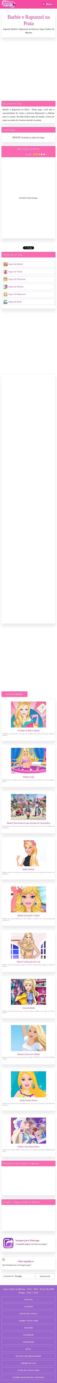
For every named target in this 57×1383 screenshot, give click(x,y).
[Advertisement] (28, 70)
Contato (28, 1307)
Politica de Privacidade (28, 1356)
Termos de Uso (28, 1363)
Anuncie (28, 1299)
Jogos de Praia (14, 301)
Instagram (28, 1342)
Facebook (28, 1335)
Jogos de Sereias (15, 286)
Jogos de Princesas (16, 279)
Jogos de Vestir (15, 271)
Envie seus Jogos (28, 1314)
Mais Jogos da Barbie (28, 149)
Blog (28, 1349)
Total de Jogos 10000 (28, 1370)
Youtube (28, 1328)
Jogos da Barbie (15, 264)
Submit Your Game (28, 1321)
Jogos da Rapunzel (17, 294)
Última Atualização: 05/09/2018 (28, 1377)
